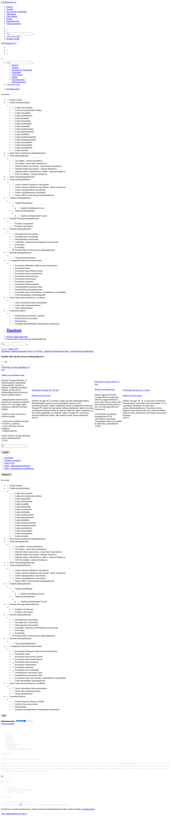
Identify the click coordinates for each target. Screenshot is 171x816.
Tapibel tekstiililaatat (23, 203)
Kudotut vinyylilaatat (24, 226)
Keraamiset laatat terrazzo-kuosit (28, 271)
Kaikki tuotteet (16, 100)
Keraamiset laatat (22, 268)
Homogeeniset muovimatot (26, 234)
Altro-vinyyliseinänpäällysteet (22, 177)
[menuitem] (9, 7)
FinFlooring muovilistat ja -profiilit (29, 316)
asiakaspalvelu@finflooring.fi (18, 789)
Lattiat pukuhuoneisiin (24, 132)
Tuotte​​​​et (14, 330)
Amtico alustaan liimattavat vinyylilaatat (32, 184)
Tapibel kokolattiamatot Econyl (33, 216)
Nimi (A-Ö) (9, 463)
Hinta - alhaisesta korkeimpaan (17, 466)
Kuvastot (10, 741)
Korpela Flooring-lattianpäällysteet (24, 218)
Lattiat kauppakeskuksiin (25, 140)
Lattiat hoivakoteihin (23, 107)
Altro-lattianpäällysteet (19, 156)
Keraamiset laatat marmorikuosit (28, 273)
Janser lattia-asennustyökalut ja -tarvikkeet (27, 297)
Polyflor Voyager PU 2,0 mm (41, 395)
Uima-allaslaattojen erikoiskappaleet (30, 295)
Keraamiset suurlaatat (24, 281)
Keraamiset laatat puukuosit (26, 276)
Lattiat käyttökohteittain (20, 102)
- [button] (1, 346)
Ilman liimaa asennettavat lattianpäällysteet (27, 153)
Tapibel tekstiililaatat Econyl (32, 208)
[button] (13, 349)
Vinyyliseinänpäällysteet (25, 258)
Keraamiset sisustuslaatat (25, 279)
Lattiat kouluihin (22, 118)
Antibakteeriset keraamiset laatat (28, 287)
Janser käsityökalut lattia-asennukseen (31, 302)
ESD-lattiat (19, 245)
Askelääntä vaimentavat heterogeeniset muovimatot (36, 242)
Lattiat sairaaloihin (23, 113)
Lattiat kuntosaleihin (23, 145)
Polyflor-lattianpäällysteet (20, 229)
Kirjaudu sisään (13, 39)
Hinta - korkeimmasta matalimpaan (19, 468)
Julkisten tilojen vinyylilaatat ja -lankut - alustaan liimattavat (40, 171)
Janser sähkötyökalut (24, 308)
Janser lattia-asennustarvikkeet (27, 305)
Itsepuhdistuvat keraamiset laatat (28, 289)
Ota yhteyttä (11, 787)
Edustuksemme (12, 744)
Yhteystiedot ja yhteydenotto (18, 748)
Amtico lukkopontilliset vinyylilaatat (30, 190)
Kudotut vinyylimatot (24, 223)
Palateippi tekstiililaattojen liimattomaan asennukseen (37, 324)
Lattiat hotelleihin (22, 126)
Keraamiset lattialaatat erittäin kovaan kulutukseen (36, 265)
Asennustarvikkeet (17, 310)
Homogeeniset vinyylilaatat (26, 236)
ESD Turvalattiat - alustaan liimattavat (31, 174)
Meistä (9, 736)
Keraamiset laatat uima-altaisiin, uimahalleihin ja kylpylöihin (40, 292)
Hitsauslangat (20, 321)
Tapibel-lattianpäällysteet (20, 198)
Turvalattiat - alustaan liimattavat (28, 161)
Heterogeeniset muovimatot (26, 239)
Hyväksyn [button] (22, 814)
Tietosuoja (10, 746)
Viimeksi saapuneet (12, 460)
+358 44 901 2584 (14, 792)
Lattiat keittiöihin (22, 134)
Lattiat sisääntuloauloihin (25, 137)
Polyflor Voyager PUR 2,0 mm (105, 389)
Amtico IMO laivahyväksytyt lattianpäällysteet (34, 195)
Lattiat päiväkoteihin (23, 115)
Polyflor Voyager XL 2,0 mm (132, 395)
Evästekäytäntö (88, 809)
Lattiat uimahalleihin (23, 148)
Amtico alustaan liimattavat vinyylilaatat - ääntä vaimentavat (40, 187)
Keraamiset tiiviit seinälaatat (27, 284)
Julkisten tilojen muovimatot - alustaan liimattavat (36, 169)
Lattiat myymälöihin (23, 142)
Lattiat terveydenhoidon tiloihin (28, 110)
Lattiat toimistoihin (23, 121)
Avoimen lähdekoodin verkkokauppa (54, 804)
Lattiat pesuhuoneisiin (24, 129)
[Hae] (33, 34)
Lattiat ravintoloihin (23, 123)
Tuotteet (9, 739)
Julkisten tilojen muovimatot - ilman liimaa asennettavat (38, 166)
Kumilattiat (19, 247)
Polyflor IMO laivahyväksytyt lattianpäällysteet (35, 250)
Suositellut (8, 458)
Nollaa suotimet (7, 723)
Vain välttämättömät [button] (9, 814)
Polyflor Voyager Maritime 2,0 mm (12, 375)
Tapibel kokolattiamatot (25, 211)
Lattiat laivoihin (21, 150)
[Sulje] (2, 58)
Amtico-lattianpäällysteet (20, 179)
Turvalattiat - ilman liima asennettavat (30, 163)
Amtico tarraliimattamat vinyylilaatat (30, 192)
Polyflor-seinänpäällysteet (20, 253)
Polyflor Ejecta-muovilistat (26, 318)
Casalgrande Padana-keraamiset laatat (25, 260)
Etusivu (9, 734)
